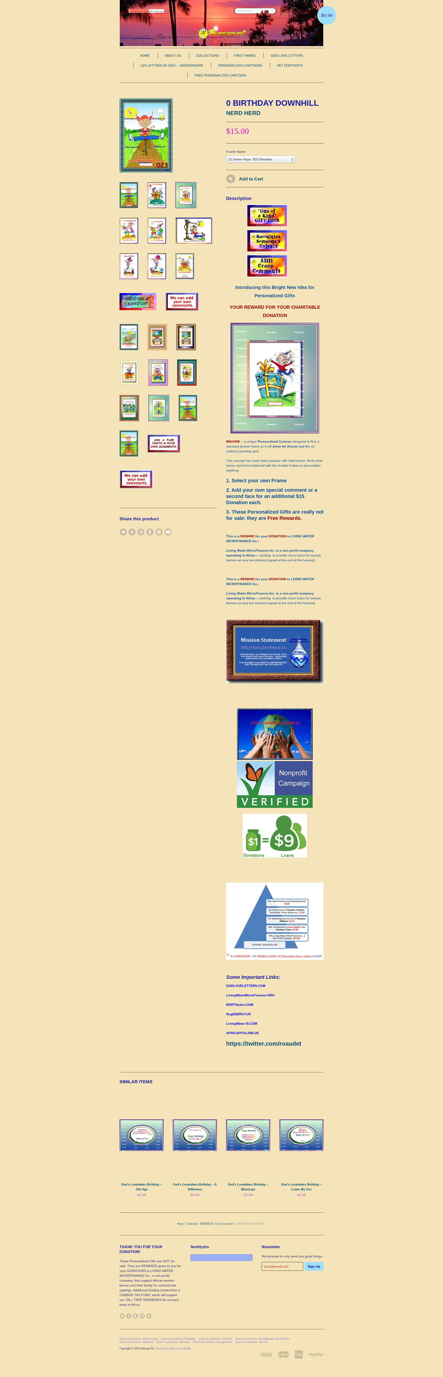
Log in (124, 11)
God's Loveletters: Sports (251, 1342)
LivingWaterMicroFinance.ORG (250, 995)
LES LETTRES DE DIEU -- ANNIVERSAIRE (172, 65)
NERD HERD (243, 113)
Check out (303, 11)
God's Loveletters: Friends (215, 1338)
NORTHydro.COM (239, 1004)
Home (180, 1223)
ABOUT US (173, 55)
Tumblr (135, 1315)
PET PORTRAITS (290, 65)
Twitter (122, 1315)
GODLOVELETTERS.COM (246, 986)
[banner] (221, 33)
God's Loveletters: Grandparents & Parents (262, 1338)
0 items (289, 11)
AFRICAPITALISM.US (242, 1033)
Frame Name (235, 151)
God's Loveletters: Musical (173, 1342)
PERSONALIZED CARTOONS (240, 65)
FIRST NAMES (245, 55)
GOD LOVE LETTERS (287, 55)
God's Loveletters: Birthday (178, 1338)
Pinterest (142, 1315)
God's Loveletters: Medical (136, 1342)
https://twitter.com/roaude (262, 1043)
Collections (192, 1223)
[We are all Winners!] (274, 682)
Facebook (129, 1315)
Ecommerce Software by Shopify (173, 1348)
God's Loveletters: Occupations (212, 1342)
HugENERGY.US (238, 1014)
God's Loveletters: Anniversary (139, 1338)
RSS (149, 1315)
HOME (145, 55)
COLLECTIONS (207, 55)
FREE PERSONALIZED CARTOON (221, 75)
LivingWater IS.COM (241, 1023)
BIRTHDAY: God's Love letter (216, 1223)
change (159, 11)
